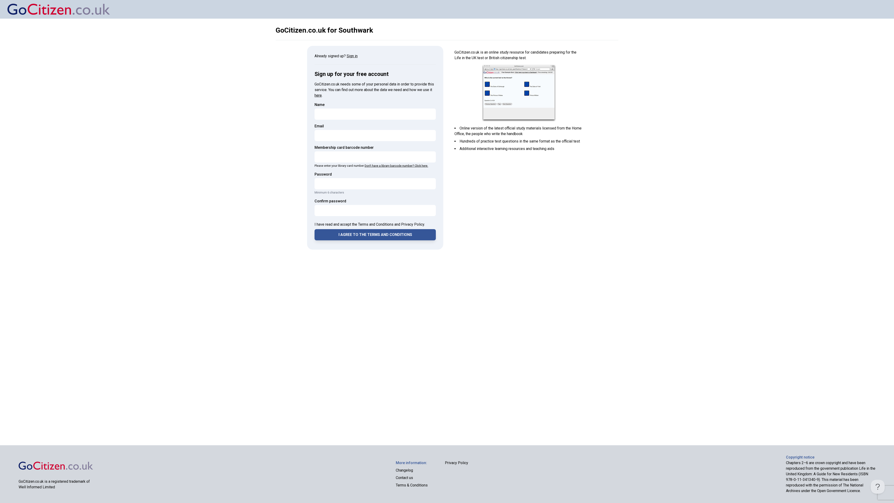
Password (323, 174)
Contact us (404, 478)
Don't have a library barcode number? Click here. (396, 165)
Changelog (404, 470)
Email (319, 126)
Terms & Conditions (412, 485)
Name (320, 104)
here (318, 95)
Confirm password (330, 201)
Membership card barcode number (344, 147)
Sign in (352, 56)
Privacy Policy (456, 463)
